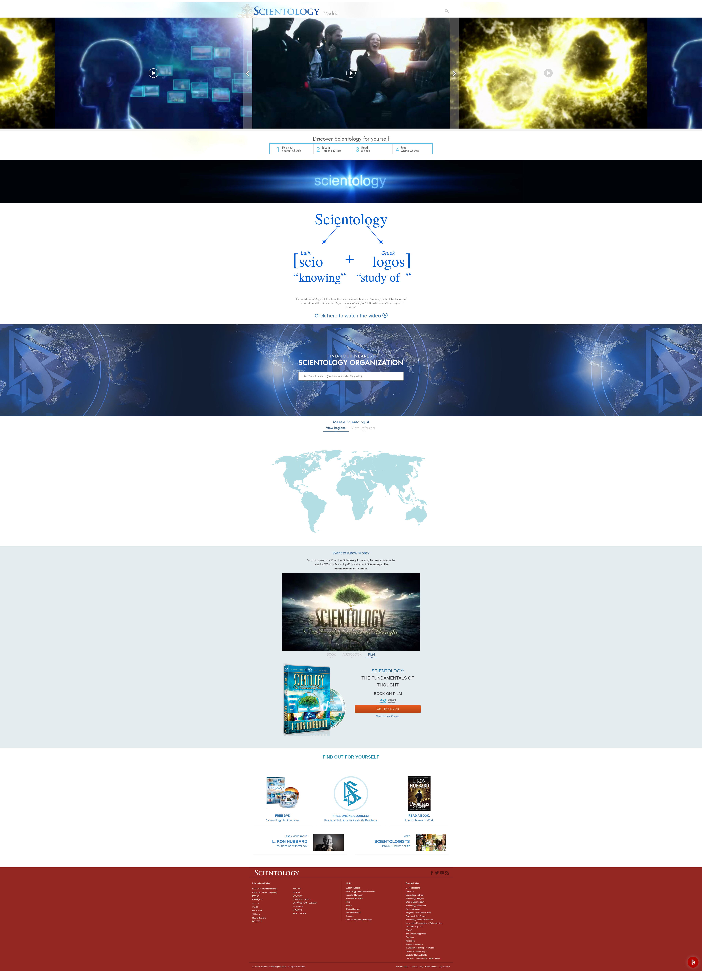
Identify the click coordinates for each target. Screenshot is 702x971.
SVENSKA (297, 896)
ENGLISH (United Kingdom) (264, 892)
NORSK (296, 892)
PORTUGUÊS (299, 913)
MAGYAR (297, 889)
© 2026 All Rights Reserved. (278, 967)
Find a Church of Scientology (359, 920)
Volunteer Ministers (354, 898)
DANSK (255, 896)
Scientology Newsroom (416, 905)
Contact (349, 916)
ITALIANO (297, 910)
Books (349, 905)
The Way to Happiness (416, 934)
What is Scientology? (415, 902)
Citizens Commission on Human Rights (423, 958)
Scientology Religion (415, 898)
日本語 (255, 907)
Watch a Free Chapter (387, 716)
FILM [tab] (371, 654)
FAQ (348, 902)
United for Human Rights (417, 951)
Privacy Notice (402, 967)
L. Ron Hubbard (353, 888)
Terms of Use (431, 967)
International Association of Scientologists (424, 923)
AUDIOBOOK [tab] (352, 654)
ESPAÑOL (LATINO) (302, 899)
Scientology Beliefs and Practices (360, 891)
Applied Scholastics (414, 944)
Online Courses (353, 909)
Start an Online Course (416, 916)
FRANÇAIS (257, 899)
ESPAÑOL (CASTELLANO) (305, 903)
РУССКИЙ (257, 911)
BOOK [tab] (331, 654)
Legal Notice (444, 967)
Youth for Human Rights (416, 955)
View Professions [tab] (363, 428)
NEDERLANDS (259, 918)
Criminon (410, 937)
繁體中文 (256, 914)
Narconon (410, 941)
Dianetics (410, 891)
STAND (409, 930)
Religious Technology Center (418, 912)
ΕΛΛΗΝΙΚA (298, 906)
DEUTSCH (257, 921)
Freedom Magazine (414, 926)
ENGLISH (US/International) (264, 889)
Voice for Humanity (354, 895)
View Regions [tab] (336, 428)
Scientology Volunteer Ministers (419, 920)
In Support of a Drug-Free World (420, 948)
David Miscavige (413, 909)
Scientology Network (415, 895)
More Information (353, 912)
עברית (255, 903)
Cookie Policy (417, 967)
